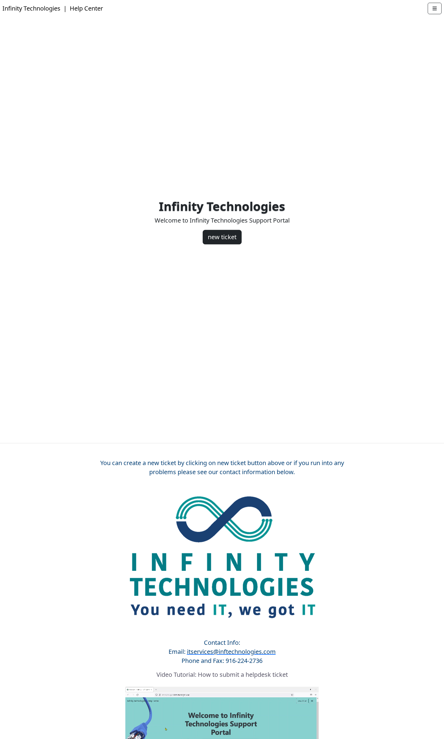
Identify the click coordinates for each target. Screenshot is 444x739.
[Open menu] (435, 8)
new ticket (222, 237)
